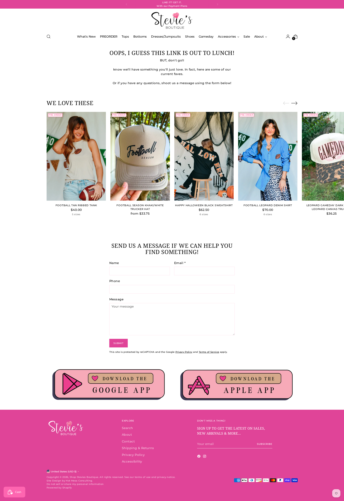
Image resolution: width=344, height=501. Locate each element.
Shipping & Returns (138, 448)
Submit (118, 343)
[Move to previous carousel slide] (286, 103)
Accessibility (132, 461)
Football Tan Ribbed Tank (76, 205)
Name (114, 263)
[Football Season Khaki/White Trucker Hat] (140, 156)
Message (116, 299)
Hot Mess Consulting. (79, 480)
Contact (128, 441)
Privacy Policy (183, 351)
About (127, 434)
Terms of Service (209, 351)
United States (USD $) (64, 471)
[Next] (217, 4)
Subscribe (264, 443)
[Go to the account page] (288, 36)
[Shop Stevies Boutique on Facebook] (199, 456)
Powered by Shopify (59, 487)
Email (180, 263)
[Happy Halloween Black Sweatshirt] (204, 156)
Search (127, 428)
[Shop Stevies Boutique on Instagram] (205, 456)
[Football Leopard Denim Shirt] (267, 156)
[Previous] (126, 4)
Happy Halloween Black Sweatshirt (204, 205)
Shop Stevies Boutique (84, 477)
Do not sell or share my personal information (75, 484)
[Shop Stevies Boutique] (172, 21)
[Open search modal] (48, 36)
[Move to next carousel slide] (294, 103)
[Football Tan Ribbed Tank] (76, 156)
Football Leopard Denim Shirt (267, 205)
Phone (114, 281)
